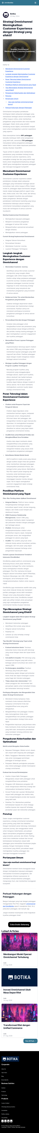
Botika (13, 14)
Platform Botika (5, 1114)
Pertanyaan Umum (11, 99)
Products (3, 1091)
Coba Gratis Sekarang (19, 924)
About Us (3, 1069)
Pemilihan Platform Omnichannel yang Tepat (20, 85)
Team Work (4, 1072)
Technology (4, 1095)
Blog (2, 1076)
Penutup (8, 96)
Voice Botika (4, 1117)
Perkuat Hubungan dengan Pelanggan (18, 108)
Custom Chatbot (5, 1103)
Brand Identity (4, 1080)
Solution (3, 1088)
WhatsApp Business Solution (8, 1106)
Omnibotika (4, 1110)
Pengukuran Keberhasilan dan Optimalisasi (20, 93)
